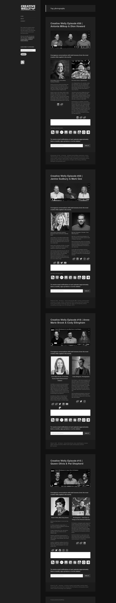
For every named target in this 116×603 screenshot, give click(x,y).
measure (60, 158)
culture (71, 157)
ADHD (69, 155)
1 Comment (54, 446)
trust (63, 305)
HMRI (64, 444)
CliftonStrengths (54, 157)
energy (76, 302)
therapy (79, 159)
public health (59, 159)
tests (76, 159)
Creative (62, 302)
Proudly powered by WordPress (57, 599)
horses (52, 303)
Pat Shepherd (75, 587)
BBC (76, 300)
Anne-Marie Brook (69, 443)
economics (82, 157)
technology (58, 305)
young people (59, 161)
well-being (83, 159)
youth (64, 161)
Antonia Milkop (74, 155)
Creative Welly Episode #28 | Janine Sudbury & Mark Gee (67, 177)
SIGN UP (23, 54)
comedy (71, 585)
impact (55, 158)
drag (52, 587)
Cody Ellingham (80, 443)
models (71, 158)
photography (82, 158)
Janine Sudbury (57, 303)
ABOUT (22, 18)
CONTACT (23, 21)
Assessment (81, 155)
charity (67, 585)
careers (86, 155)
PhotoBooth (76, 158)
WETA (73, 305)
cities (75, 443)
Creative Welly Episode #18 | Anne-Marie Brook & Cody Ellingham (70, 321)
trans (65, 588)
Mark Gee (69, 303)
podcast (85, 303)
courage (58, 302)
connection (53, 302)
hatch (63, 587)
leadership (63, 303)
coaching (61, 157)
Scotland (56, 588)
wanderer (82, 444)
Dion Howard (77, 157)
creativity (67, 302)
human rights (69, 444)
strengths (72, 159)
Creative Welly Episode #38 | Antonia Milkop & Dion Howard (68, 25)
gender (54, 587)
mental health (65, 158)
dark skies (71, 302)
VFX (65, 305)
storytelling (53, 305)
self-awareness (65, 159)
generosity (59, 587)
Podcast (64, 155)
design (86, 585)
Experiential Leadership (83, 302)
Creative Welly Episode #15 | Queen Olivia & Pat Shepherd (67, 462)
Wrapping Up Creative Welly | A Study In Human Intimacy (27, 39)
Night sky (74, 303)
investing (67, 587)
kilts (71, 587)
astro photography (70, 300)
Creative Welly (66, 157)
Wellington (53, 161)
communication (85, 300)
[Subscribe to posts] (22, 62)
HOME (22, 16)
